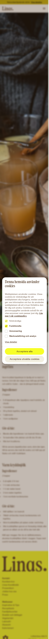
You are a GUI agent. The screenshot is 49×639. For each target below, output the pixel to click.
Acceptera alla (24, 351)
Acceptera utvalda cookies (24, 359)
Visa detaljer (11, 342)
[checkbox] (6, 321)
